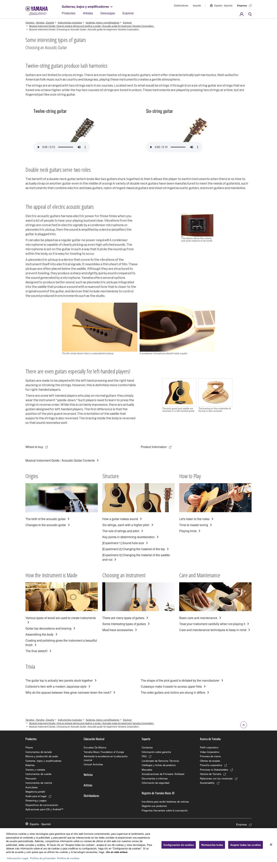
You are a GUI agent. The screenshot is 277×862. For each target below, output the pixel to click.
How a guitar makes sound (120, 519)
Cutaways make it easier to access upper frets (171, 686)
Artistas (88, 13)
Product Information (154, 447)
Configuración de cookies (178, 845)
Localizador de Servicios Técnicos (160, 761)
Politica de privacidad (42, 858)
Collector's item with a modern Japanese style (55, 686)
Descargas (107, 13)
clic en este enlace (116, 852)
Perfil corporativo (209, 747)
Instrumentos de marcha (38, 783)
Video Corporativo (209, 752)
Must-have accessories (117, 630)
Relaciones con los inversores (216, 778)
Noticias (88, 774)
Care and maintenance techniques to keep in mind (212, 630)
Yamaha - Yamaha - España (39, 22)
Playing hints (188, 531)
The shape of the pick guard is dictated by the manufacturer (180, 680)
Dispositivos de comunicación (41, 805)
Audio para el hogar (36, 796)
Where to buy (34, 447)
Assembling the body (39, 634)
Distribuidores (181, 5)
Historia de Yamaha (210, 774)
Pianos (29, 747)
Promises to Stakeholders (214, 769)
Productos (68, 13)
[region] (138, 845)
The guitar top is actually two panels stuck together (59, 680)
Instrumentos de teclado (38, 752)
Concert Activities (93, 764)
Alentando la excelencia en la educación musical (106, 758)
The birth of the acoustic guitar (45, 519)
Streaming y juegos (36, 800)
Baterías (30, 765)
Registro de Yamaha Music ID (158, 793)
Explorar (128, 13)
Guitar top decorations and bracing (48, 628)
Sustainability (207, 783)
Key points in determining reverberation (128, 537)
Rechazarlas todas (212, 845)
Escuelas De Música (95, 747)
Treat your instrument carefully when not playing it (212, 624)
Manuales (147, 769)
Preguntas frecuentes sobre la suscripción (165, 810)
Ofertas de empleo (210, 761)
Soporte (197, 5)
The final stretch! (36, 651)
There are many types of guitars (123, 618)
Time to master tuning (193, 525)
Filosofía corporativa (211, 765)
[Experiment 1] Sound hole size (123, 543)
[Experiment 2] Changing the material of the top (133, 549)
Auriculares (31, 787)
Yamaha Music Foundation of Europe (104, 752)
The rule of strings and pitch (120, 531)
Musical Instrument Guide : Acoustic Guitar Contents (60, 460)
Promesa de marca (210, 756)
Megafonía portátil (35, 791)
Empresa (242, 5)
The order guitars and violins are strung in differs (173, 692)
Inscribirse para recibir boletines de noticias (165, 801)
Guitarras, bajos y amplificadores (85, 6)
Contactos (147, 747)
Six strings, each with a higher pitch (125, 525)
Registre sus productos (154, 806)
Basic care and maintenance (198, 618)
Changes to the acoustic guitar (45, 525)
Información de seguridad (155, 783)
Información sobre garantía (156, 752)
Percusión (30, 778)
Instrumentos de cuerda (38, 774)
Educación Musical (94, 739)
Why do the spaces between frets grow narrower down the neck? (68, 692)
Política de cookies (68, 858)
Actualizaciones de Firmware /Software (163, 774)
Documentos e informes (155, 778)
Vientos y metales (35, 769)
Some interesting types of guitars (124, 624)
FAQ (144, 756)
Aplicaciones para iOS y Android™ (44, 809)
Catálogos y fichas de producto (159, 765)
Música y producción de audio (41, 756)
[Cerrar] (271, 845)
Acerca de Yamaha (210, 739)
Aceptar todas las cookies (245, 845)
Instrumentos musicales (70, 22)
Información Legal (17, 858)
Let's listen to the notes (194, 519)
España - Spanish (223, 5)
